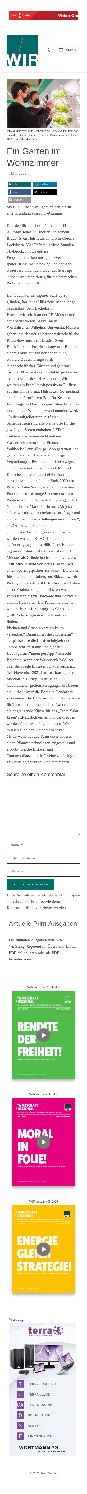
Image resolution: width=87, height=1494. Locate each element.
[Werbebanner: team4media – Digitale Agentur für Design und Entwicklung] (43, 18)
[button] (47, 50)
